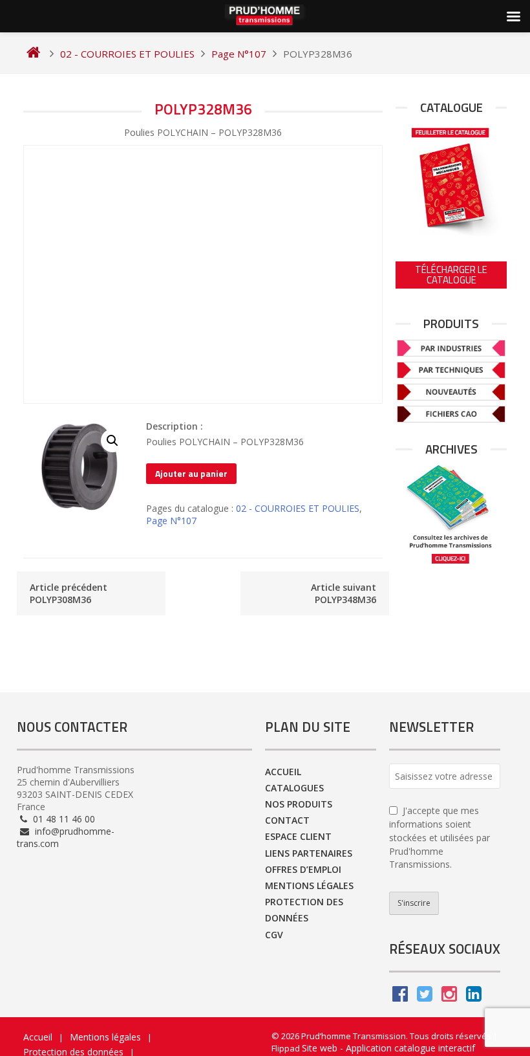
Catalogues (294, 788)
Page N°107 (171, 520)
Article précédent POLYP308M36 (68, 593)
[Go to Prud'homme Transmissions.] (33, 53)
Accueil (283, 771)
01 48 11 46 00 (62, 819)
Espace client (298, 836)
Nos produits (298, 804)
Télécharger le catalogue (451, 274)
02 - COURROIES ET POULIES (297, 508)
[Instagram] (449, 997)
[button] (112, 440)
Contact (287, 820)
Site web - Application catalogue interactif (388, 1048)
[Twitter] (425, 997)
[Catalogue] (451, 179)
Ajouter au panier (191, 473)
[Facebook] (400, 997)
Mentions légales (309, 885)
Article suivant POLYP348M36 (343, 593)
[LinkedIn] (474, 997)
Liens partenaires (308, 853)
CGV (274, 935)
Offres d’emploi (303, 869)
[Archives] (451, 514)
